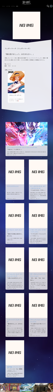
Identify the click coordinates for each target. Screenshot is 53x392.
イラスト (13, 6)
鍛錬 (17, 6)
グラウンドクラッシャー (13, 186)
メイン (3, 6)
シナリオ (8, 6)
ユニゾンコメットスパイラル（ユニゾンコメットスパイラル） (22, 147)
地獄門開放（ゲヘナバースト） (14, 367)
